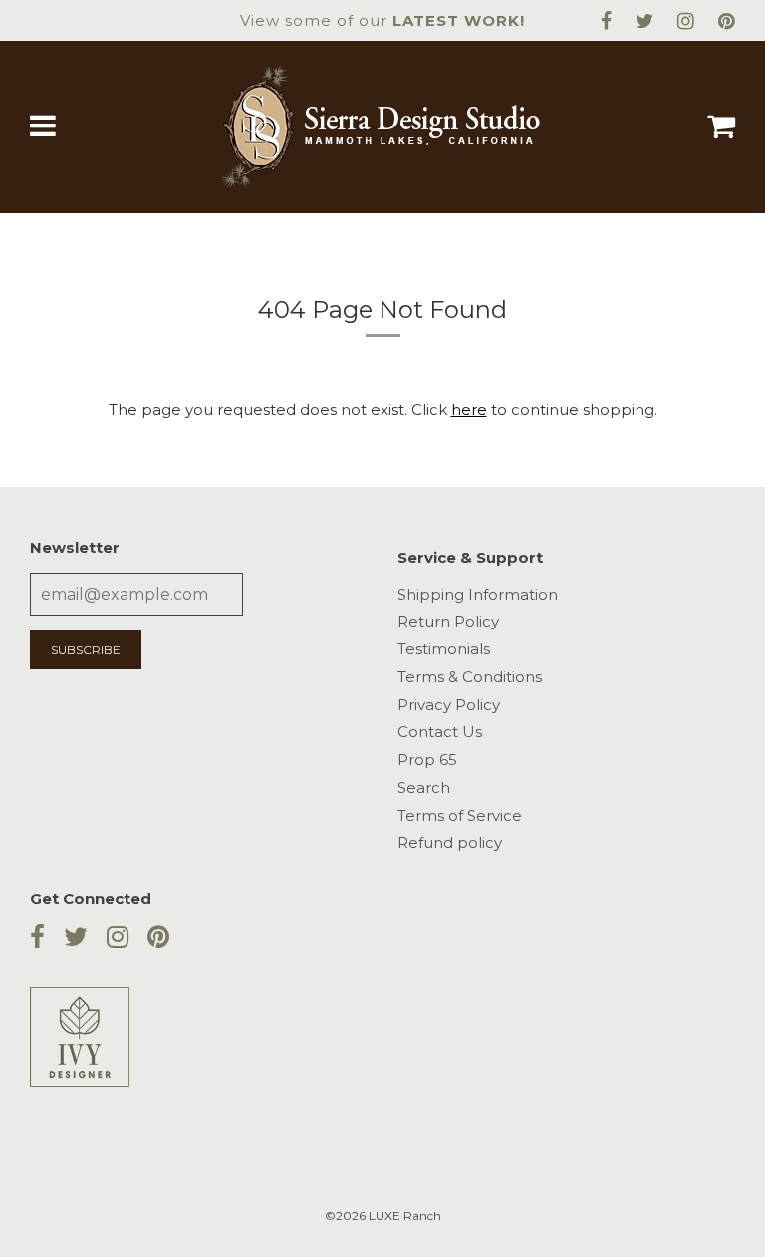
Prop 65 (427, 759)
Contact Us (439, 731)
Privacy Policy (448, 704)
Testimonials (443, 648)
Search (423, 787)
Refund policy (449, 842)
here (469, 409)
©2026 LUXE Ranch (383, 1215)
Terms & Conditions (469, 676)
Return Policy (448, 621)
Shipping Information (477, 594)
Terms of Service (459, 815)
